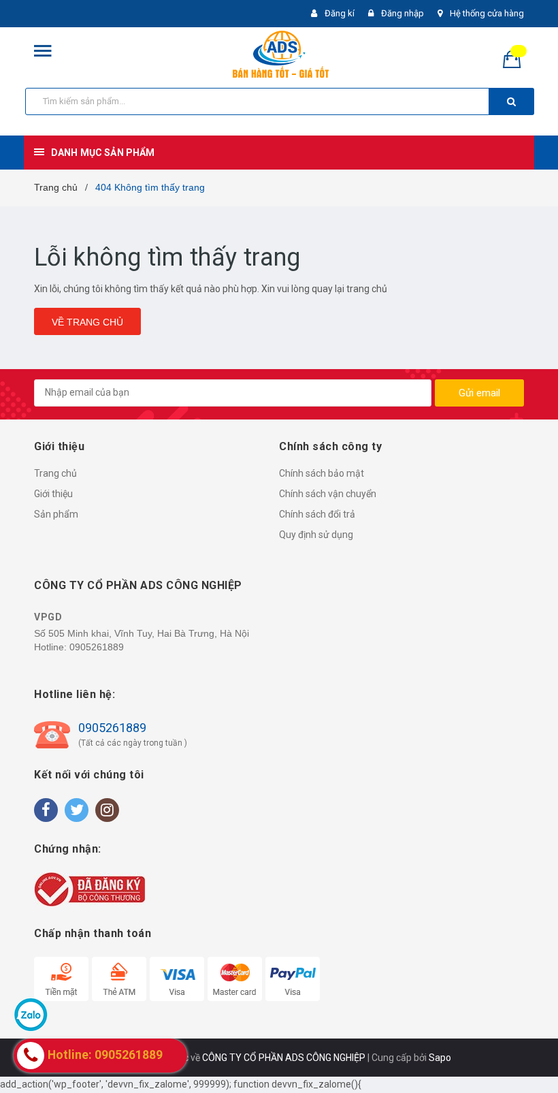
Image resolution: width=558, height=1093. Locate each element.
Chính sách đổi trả (317, 514)
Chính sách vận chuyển (327, 493)
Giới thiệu (53, 493)
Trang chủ (55, 473)
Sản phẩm (56, 514)
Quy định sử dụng (316, 534)
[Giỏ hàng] (517, 59)
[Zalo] (31, 1014)
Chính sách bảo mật (321, 473)
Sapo (440, 1057)
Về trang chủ (87, 322)
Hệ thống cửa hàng (487, 13)
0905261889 (96, 646)
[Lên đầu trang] (527, 1052)
